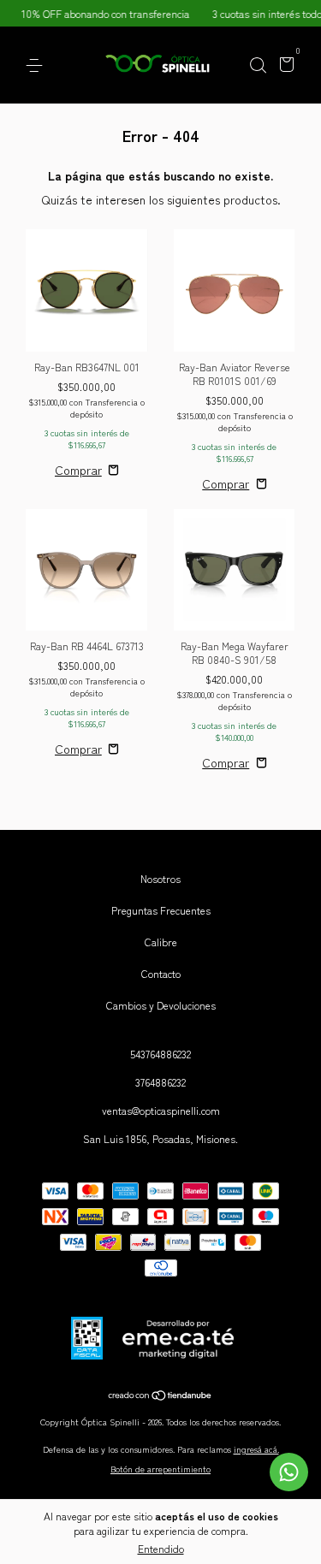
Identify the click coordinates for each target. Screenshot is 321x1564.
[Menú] (37, 65)
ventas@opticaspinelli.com (161, 1110)
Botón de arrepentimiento (160, 1468)
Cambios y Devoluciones (161, 1005)
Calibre (161, 941)
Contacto (161, 973)
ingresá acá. (256, 1449)
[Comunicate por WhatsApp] (289, 1472)
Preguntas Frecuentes (161, 910)
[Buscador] (257, 65)
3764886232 (160, 1082)
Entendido (161, 1548)
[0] (283, 66)
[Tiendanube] (160, 1396)
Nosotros (160, 878)
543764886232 (160, 1053)
